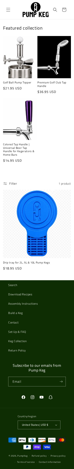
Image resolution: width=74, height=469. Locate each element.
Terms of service (26, 462)
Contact (13, 322)
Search (12, 285)
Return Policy (17, 350)
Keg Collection (17, 341)
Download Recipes (20, 294)
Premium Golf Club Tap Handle (51, 84)
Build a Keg (15, 313)
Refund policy (39, 455)
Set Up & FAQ (17, 332)
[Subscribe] (61, 381)
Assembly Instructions (23, 303)
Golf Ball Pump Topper (17, 82)
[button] (8, 9)
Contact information (50, 462)
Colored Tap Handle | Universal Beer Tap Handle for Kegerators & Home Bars (18, 149)
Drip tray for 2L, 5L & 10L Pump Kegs (26, 262)
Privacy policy (58, 455)
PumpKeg (22, 455)
